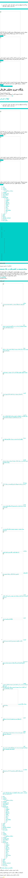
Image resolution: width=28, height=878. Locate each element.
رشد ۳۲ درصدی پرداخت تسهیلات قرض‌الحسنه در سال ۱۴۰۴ (15, 483)
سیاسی (4, 188)
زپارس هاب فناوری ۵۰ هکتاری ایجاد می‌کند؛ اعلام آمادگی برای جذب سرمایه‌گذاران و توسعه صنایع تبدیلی (15, 416)
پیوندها (4, 216)
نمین (6, 211)
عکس (4, 213)
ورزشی (4, 196)
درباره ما (5, 219)
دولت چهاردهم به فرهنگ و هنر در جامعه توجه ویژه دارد (14, 304)
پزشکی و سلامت (9, 190)
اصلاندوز (7, 199)
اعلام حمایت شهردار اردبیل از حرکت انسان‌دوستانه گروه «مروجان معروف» (14, 733)
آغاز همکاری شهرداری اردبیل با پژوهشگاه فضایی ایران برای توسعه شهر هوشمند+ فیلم (15, 748)
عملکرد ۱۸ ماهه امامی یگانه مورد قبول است (15, 551)
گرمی (6, 208)
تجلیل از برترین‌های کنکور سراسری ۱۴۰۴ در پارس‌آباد (15, 770)
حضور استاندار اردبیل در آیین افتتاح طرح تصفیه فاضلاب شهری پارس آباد (15, 684)
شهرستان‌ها (5, 197)
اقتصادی (5, 192)
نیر (6, 212)
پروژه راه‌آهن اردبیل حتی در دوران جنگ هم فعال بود (14, 438)
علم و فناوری (6, 193)
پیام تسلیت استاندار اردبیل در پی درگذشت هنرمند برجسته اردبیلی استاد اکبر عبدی (15, 326)
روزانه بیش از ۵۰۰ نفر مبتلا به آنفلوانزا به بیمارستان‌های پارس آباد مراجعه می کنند (15, 793)
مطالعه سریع (3, 277)
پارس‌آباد (7, 203)
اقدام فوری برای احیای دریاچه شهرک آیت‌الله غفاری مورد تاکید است (14, 506)
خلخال (6, 205)
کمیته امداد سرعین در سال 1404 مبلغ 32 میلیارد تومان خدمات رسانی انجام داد (15, 461)
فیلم (4, 215)
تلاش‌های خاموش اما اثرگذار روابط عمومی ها (15, 573)
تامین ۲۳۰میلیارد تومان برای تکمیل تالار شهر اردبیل (14, 393)
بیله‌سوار (7, 202)
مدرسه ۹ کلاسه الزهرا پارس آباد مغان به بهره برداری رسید (15, 662)
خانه (4, 187)
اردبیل (6, 198)
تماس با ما (5, 220)
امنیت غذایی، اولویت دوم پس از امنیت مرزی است (14, 640)
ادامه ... (1, 36)
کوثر (6, 207)
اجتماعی (5, 189)
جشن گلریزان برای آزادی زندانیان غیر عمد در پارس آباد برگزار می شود (15, 596)
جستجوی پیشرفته (7, 217)
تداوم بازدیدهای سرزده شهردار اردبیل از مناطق (14, 718)
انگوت (6, 201)
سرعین (7, 206)
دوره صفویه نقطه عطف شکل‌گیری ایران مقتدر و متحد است (15, 372)
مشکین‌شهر (8, 210)
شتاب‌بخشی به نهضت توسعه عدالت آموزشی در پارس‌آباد (13, 530)
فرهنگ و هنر (5, 194)
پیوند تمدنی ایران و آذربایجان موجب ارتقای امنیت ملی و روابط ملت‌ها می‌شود (15, 349)
